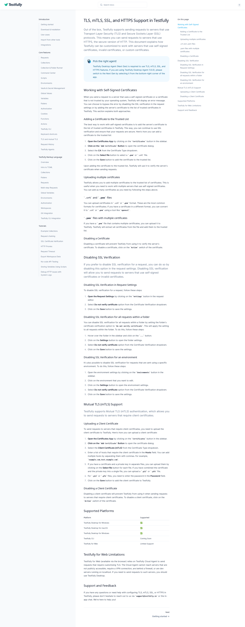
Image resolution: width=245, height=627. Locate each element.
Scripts (44, 78)
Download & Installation (50, 29)
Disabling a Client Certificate (192, 96)
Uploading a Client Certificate (192, 92)
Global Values (46, 93)
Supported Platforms (186, 101)
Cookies (44, 114)
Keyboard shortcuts (49, 134)
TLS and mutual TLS (49, 139)
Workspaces (46, 208)
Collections (45, 63)
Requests (45, 57)
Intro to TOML (46, 167)
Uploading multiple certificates (193, 39)
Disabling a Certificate (189, 56)
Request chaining (48, 236)
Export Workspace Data (51, 256)
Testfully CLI (46, 129)
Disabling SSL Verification (188, 61)
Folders (44, 103)
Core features (44, 52)
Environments (46, 83)
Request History (47, 144)
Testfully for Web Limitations (189, 105)
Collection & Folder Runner (52, 68)
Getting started (47, 24)
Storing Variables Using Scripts (53, 267)
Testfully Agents (47, 149)
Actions (44, 124)
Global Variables (47, 193)
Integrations (46, 45)
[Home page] (13, 5)
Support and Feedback (187, 110)
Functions (45, 119)
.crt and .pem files (187, 44)
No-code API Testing (49, 262)
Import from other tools (50, 40)
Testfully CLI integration (51, 218)
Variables (44, 98)
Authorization (46, 108)
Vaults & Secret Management (53, 88)
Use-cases (45, 35)
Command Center (48, 73)
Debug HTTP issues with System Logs (51, 273)
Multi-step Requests (49, 188)
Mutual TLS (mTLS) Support (189, 88)
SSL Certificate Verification (52, 241)
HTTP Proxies (46, 246)
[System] (239, 4)
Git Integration (47, 213)
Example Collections (49, 231)
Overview (45, 162)
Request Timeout (48, 251)
